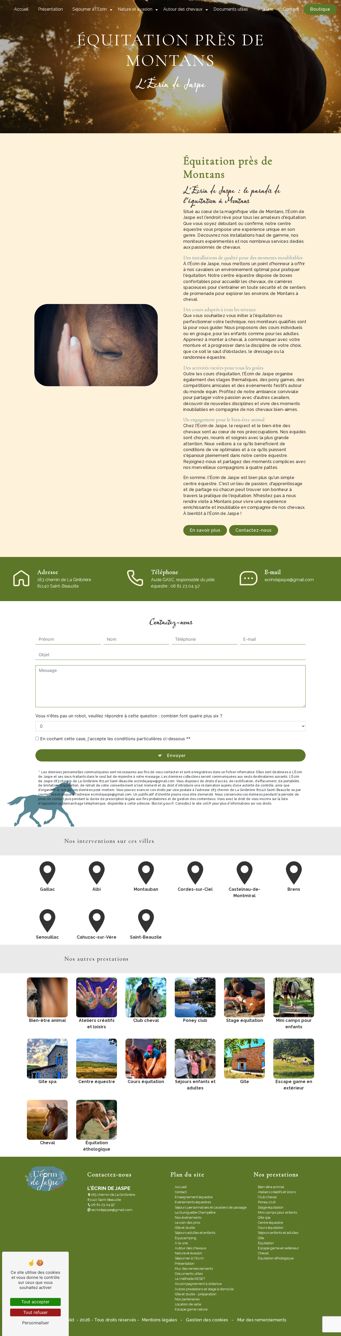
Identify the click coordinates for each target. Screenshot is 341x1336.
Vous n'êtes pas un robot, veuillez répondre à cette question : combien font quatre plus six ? (128, 715)
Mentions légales (159, 1319)
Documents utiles (230, 9)
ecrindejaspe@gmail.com (289, 579)
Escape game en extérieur (278, 1248)
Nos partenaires (187, 1299)
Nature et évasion (135, 9)
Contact (291, 9)
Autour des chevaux (182, 9)
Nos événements (188, 1218)
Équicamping (185, 1238)
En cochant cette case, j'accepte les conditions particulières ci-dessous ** (115, 738)
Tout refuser (35, 1312)
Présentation (50, 9)
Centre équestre (270, 1223)
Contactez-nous (254, 530)
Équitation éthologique (276, 1258)
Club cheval (267, 1197)
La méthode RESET (190, 1279)
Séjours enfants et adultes (278, 1233)
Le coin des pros (187, 1223)
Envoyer (176, 755)
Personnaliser (35, 1322)
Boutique (320, 9)
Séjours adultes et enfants (195, 1233)
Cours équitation (270, 1228)
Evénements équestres (193, 1202)
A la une (265, 9)
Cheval (263, 1253)
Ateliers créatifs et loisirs (277, 1192)
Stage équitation (270, 1207)
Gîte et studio (185, 1228)
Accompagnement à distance (198, 1284)
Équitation (266, 1243)
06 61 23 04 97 (103, 1205)
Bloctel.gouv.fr (163, 803)
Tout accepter (35, 1301)
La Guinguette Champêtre (195, 1212)
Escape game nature (191, 1309)
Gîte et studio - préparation (195, 1294)
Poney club (267, 1202)
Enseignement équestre (194, 1197)
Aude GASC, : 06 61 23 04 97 (183, 583)
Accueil (21, 9)
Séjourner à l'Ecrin (89, 9)
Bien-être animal (271, 1187)
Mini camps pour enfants (277, 1212)
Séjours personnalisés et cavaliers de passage (210, 1207)
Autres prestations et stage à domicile (204, 1289)
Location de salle (188, 1304)
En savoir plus (205, 530)
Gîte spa (264, 1218)
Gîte (261, 1238)
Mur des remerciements (194, 1269)
